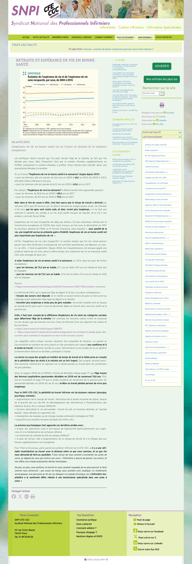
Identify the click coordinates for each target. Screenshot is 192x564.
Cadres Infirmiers (152, 167)
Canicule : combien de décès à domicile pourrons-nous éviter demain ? (61, 49)
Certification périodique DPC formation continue (123, 165)
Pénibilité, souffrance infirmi (156, 287)
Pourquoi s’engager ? (86, 532)
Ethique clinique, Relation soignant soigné (122, 177)
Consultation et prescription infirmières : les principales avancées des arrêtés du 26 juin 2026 (124, 75)
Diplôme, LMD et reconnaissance (158, 205)
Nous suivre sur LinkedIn (149, 543)
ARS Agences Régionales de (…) (158, 161)
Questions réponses (153, 292)
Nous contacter (164, 37)
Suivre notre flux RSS (148, 549)
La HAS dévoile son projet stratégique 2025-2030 (122, 130)
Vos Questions (85, 515)
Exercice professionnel (154, 232)
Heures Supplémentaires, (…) (157, 238)
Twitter (162, 117)
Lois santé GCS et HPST (154, 281)
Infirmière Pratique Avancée (156, 265)
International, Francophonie (156, 276)
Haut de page (143, 520)
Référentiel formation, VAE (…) (157, 314)
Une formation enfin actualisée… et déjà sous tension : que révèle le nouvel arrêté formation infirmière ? (125, 97)
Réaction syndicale (152, 303)
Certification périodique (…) (156, 172)
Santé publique (151, 358)
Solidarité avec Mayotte (121, 134)
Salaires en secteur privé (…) (156, 336)
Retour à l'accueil (145, 524)
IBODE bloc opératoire (154, 249)
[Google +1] (26, 497)
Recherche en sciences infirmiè (157, 309)
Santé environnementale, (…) (156, 347)
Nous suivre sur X (147, 537)
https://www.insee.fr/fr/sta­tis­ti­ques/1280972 (39, 329)
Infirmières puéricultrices (155, 271)
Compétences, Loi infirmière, (156, 183)
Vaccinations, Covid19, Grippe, (157, 369)
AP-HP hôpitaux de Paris (155, 156)
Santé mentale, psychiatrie (155, 353)
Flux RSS (159, 124)
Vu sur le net (150, 380)
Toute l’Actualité (41, 37)
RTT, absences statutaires (155, 325)
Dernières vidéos (60, 37)
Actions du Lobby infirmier (156, 145)
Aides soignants (151, 150)
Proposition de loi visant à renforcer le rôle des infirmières (124, 138)
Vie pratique (150, 375)
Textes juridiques (152, 364)
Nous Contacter (29, 515)
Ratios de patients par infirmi (157, 298)
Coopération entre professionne (158, 194)
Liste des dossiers (152, 137)
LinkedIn (162, 120)
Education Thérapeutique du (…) (158, 216)
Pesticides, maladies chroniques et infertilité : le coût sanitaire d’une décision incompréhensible (124, 67)
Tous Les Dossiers (125, 37)
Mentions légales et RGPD (89, 536)
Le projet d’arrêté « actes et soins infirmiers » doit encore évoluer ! (123, 105)
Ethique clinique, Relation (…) (157, 227)
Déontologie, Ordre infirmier (156, 199)
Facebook (169, 113)
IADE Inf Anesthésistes (154, 243)
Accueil (26, 37)
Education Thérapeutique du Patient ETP (123, 182)
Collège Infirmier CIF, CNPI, (156, 178)
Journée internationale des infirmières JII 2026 (123, 91)
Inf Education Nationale (154, 260)
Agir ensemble (145, 37)
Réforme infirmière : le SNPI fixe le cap (125, 111)
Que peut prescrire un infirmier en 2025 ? (124, 125)
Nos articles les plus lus (161, 79)
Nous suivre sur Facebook (150, 531)
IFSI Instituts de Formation (156, 254)
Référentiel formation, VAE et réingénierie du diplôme (123, 160)
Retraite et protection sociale (157, 320)
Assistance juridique (82, 37)
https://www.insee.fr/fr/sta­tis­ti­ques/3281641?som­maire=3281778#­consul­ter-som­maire (60, 286)
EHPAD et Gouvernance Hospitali (158, 221)
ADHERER (161, 66)
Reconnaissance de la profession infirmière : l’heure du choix (125, 143)
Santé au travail (151, 342)
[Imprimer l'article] (32, 497)
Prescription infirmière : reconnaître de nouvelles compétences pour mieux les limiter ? (123, 84)
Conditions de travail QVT (155, 188)
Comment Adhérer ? (104, 37)
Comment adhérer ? (86, 528)
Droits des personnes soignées (157, 210)
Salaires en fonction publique (157, 331)
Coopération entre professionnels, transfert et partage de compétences (123, 171)
